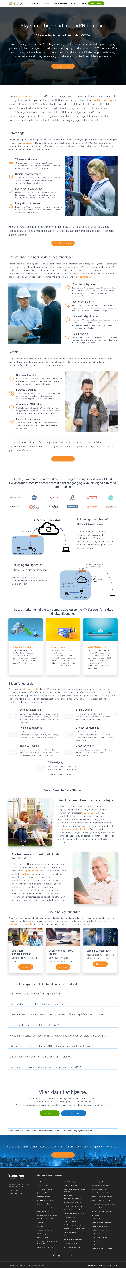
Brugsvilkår (102, 1265)
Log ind (73, 3)
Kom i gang (95, 3)
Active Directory (103, 100)
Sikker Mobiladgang (97, 647)
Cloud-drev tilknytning (22, 647)
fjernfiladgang (27, 874)
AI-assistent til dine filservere (100, 1208)
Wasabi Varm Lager (70, 1182)
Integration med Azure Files (45, 1247)
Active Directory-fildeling (44, 1189)
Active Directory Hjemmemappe (73, 1239)
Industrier (46, 3)
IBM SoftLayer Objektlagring (72, 1198)
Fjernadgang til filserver (44, 1193)
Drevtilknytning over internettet (46, 1200)
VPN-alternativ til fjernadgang (100, 1185)
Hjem (115, 1265)
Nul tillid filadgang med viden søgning (103, 1204)
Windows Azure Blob (43, 1237)
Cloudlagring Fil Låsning (44, 1204)
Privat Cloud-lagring (70, 1221)
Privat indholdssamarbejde (72, 1210)
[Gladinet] (15, 3)
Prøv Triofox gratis (63, 66)
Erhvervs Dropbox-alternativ (100, 1193)
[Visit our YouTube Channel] (59, 1255)
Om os (110, 1265)
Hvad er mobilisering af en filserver (102, 1222)
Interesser (35, 3)
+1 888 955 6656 (73, 1113)
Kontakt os (49, 1113)
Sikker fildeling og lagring (72, 1247)
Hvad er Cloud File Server (99, 1230)
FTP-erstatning (41, 1222)
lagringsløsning (31, 871)
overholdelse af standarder (20, 924)
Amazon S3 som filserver (44, 1230)
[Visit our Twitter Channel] (53, 1255)
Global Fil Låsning (59, 647)
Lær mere (25, 967)
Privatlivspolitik (92, 1265)
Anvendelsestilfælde (60, 3)
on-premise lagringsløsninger (75, 829)
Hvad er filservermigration (99, 1226)
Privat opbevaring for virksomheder (47, 1215)
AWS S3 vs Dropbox (43, 1234)
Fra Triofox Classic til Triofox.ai (101, 1211)
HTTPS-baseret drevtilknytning (73, 1202)
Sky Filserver (95, 1215)
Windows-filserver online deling (101, 1200)
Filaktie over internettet (43, 1196)
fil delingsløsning (89, 813)
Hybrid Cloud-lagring (70, 1243)
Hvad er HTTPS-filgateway (99, 1237)
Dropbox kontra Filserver (99, 1189)
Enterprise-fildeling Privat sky (73, 1206)
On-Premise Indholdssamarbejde (74, 1213)
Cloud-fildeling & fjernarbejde (73, 1225)
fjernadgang (28, 143)
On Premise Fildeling (43, 1185)
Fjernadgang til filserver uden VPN (74, 1228)
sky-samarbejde (25, 96)
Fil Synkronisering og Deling (45, 1211)
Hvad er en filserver (97, 1219)
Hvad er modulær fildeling (99, 1245)
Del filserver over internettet (45, 1208)
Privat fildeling (41, 1182)
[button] (63, 993)
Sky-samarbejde (30, 689)
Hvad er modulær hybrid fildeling (102, 1248)
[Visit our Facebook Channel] (65, 1255)
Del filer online (68, 1236)
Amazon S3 (40, 1226)
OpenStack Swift (69, 1195)
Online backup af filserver (99, 1182)
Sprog (83, 3)
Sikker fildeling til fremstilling (45, 1219)
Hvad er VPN (95, 1241)
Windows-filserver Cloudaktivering (102, 1196)
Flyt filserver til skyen (70, 1232)
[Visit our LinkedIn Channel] (71, 1255)
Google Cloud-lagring (70, 1185)
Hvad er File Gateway (98, 1234)
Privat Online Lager (70, 1217)
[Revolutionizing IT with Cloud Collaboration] (30, 822)
